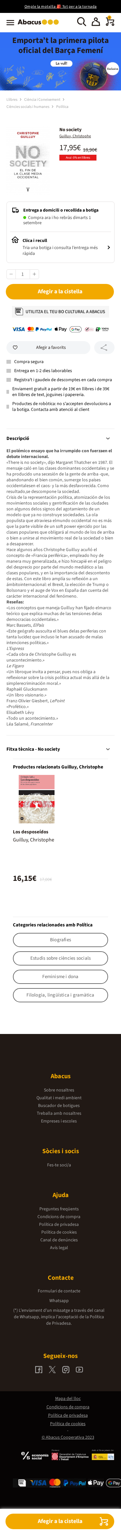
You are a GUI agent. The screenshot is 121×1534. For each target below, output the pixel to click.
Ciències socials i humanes (28, 107)
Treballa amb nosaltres (59, 1113)
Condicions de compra (58, 1217)
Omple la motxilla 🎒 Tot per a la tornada (61, 6)
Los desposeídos (30, 832)
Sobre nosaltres (59, 1090)
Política (62, 107)
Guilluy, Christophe (75, 136)
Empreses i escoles (59, 1121)
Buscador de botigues (59, 1105)
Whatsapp (59, 1301)
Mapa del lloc (68, 1398)
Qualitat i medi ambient (59, 1098)
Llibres (12, 99)
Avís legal (59, 1248)
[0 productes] (110, 24)
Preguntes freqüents (59, 1209)
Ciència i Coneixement (42, 99)
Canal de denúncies (59, 1240)
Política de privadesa (59, 1224)
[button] (95, 22)
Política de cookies (59, 1232)
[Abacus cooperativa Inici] (39, 25)
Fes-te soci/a (59, 1165)
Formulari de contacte (59, 1291)
